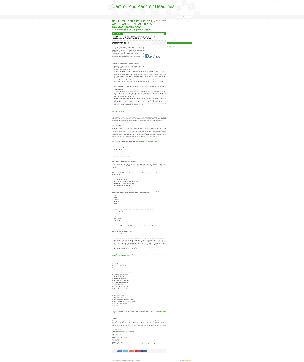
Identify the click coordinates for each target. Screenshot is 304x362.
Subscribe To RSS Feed (161, 21)
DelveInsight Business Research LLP (129, 331)
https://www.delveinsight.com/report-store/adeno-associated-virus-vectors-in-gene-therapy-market (139, 343)
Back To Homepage (161, 20)
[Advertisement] (173, 11)
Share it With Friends (159, 42)
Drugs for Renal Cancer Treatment (149, 141)
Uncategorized (170, 46)
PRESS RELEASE (117, 17)
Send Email (118, 334)
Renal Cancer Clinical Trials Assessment (155, 225)
